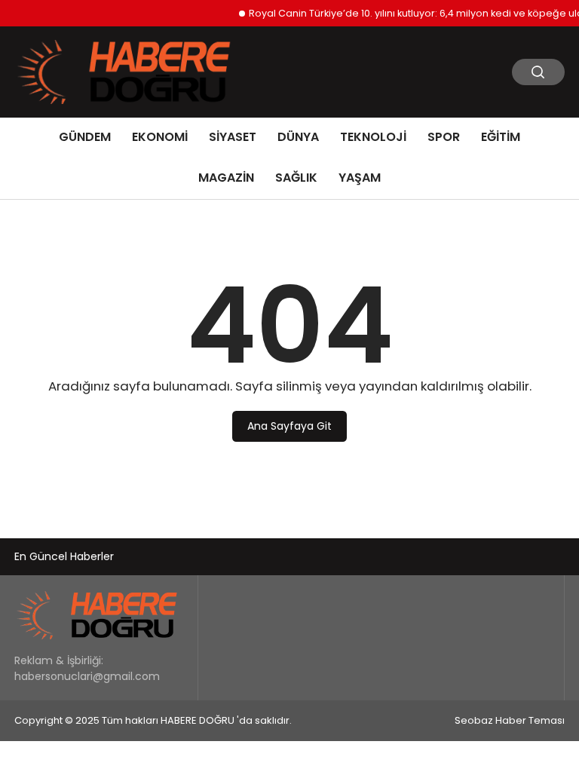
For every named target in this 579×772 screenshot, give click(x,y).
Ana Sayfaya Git (289, 425)
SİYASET (232, 137)
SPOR (443, 137)
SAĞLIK (296, 177)
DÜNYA (298, 137)
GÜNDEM (85, 137)
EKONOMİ (160, 137)
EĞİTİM (500, 137)
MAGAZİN (226, 177)
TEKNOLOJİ (373, 137)
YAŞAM (360, 177)
